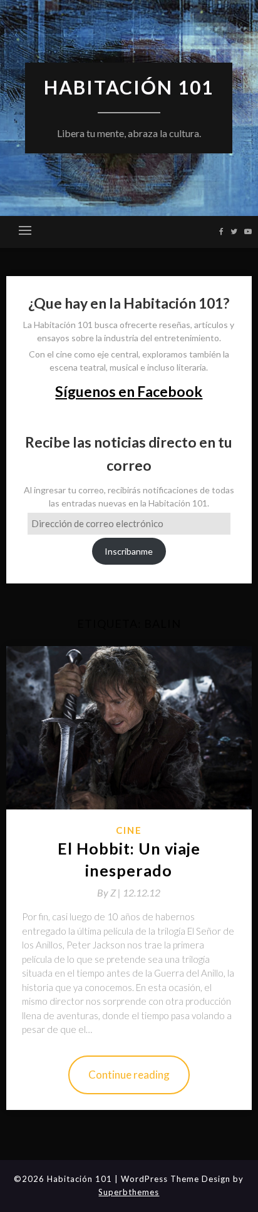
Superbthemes (128, 1192)
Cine (129, 830)
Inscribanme (129, 551)
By (110, 892)
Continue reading (129, 1074)
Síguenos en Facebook (128, 391)
